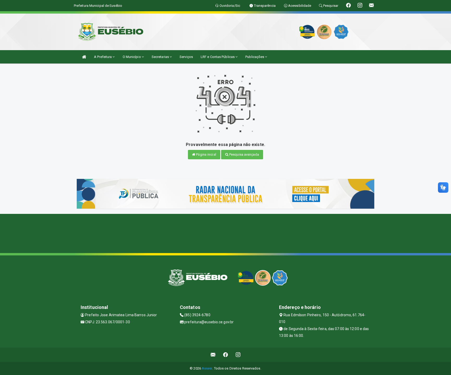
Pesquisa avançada (243, 154)
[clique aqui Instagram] (238, 354)
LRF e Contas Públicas (218, 57)
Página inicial (205, 154)
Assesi (207, 368)
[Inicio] (84, 56)
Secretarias (161, 57)
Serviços (186, 57)
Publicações (255, 57)
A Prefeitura (103, 57)
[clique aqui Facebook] (225, 354)
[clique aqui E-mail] (213, 354)
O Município (132, 57)
